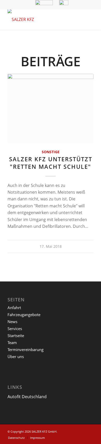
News (12, 321)
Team (12, 342)
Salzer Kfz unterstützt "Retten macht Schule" (50, 163)
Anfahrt (14, 307)
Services (15, 328)
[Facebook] (89, 431)
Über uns (16, 356)
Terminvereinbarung (26, 349)
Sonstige (51, 151)
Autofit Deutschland (27, 396)
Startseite (16, 335)
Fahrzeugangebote (24, 314)
